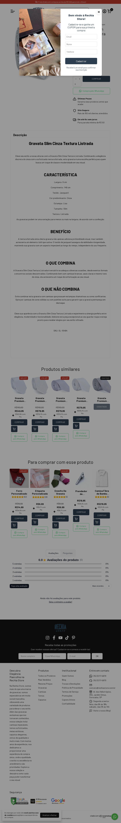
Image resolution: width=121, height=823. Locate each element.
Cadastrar (81, 61)
